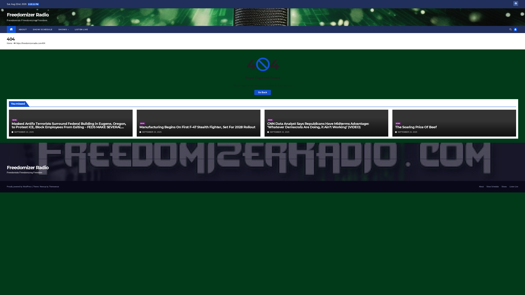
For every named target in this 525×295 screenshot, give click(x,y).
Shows (63, 29)
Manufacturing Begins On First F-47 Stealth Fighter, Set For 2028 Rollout (197, 127)
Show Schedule (42, 29)
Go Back (262, 92)
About (23, 29)
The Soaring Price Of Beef (416, 127)
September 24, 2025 (24, 132)
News (14, 120)
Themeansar (54, 187)
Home (9, 43)
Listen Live (81, 29)
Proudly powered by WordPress (19, 187)
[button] (510, 29)
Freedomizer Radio (28, 15)
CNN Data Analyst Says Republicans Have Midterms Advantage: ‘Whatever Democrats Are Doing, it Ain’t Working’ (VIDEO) (318, 125)
